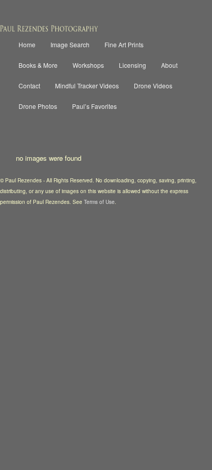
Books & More (38, 65)
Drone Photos (38, 106)
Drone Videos (153, 85)
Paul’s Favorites (94, 106)
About (169, 65)
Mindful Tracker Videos (87, 85)
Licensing (132, 65)
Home (27, 44)
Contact (29, 85)
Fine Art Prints (124, 44)
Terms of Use (99, 201)
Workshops (88, 65)
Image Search (70, 44)
